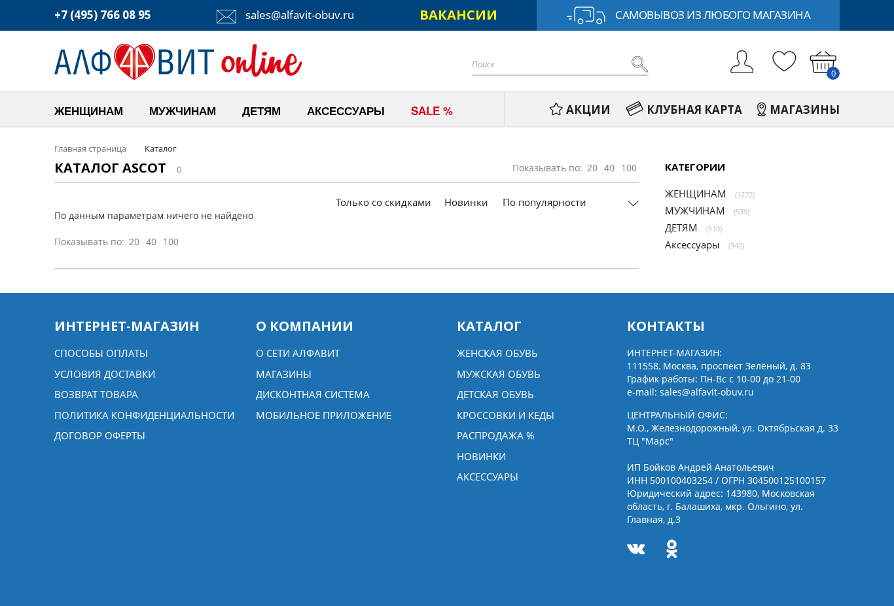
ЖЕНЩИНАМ (695, 193)
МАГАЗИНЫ (805, 109)
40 (609, 167)
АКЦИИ (588, 109)
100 (629, 167)
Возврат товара (96, 394)
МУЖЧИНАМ (695, 210)
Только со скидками (383, 202)
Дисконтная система (313, 394)
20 (592, 167)
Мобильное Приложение (323, 415)
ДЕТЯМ (681, 227)
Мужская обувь (499, 373)
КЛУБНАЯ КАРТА (694, 109)
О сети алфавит (298, 353)
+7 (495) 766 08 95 (102, 14)
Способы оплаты (101, 353)
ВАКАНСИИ (458, 15)
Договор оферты (99, 435)
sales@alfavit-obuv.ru (298, 14)
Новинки (466, 202)
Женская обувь (497, 353)
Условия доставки (104, 373)
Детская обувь (495, 394)
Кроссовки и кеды (505, 415)
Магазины (284, 373)
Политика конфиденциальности (144, 415)
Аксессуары (692, 244)
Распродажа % (495, 435)
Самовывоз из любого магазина (712, 14)
